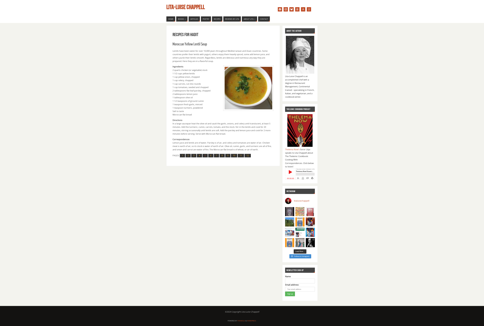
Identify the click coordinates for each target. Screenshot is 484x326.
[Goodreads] (309, 9)
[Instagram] (286, 9)
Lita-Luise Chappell (185, 7)
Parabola (241, 321)
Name (288, 276)
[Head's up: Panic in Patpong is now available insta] (300, 232)
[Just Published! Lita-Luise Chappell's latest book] (310, 232)
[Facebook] (280, 9)
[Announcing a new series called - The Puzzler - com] (300, 211)
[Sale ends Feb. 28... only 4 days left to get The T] (300, 221)
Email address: (292, 284)
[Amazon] (303, 9)
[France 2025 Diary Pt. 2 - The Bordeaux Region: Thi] (300, 242)
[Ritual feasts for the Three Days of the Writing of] (310, 211)
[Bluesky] (291, 9)
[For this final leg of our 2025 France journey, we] (289, 221)
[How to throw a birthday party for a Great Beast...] (310, 242)
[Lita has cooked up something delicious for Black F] (289, 242)
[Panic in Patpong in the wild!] (310, 221)
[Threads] (297, 9)
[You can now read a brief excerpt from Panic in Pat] (289, 232)
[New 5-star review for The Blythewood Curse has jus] (289, 211)
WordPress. (251, 321)
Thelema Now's (292, 149)
